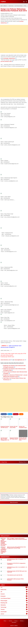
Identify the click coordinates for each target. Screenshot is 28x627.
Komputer (3, 596)
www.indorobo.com (5, 359)
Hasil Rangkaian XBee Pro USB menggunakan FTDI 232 (5, 439)
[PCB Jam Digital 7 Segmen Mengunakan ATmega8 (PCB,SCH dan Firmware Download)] (4, 542)
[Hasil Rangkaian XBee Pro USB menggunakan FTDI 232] (5, 433)
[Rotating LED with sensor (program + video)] (23, 433)
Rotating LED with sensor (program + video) (23, 439)
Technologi (3, 607)
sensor (2, 613)
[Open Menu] (24, 1)
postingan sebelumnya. (9, 58)
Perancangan (4, 600)
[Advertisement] (14, 39)
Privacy (16, 620)
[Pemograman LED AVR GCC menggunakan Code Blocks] (4, 564)
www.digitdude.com (20, 359)
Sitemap (22, 620)
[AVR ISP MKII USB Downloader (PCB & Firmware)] (4, 580)
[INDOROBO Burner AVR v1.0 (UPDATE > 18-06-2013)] (4, 560)
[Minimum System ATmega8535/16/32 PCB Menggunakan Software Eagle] (4, 550)
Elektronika (3, 589)
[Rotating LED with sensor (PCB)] (14, 422)
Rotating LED (4, 602)
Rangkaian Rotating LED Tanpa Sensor (14, 438)
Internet (3, 594)
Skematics (3, 605)
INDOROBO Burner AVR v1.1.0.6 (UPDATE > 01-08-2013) (17, 568)
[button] (21, 414)
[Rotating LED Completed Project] (23, 422)
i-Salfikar (3, 1)
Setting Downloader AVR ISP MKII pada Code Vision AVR (17, 572)
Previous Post (22, 462)
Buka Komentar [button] (14, 502)
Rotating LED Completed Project (23, 427)
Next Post (4, 462)
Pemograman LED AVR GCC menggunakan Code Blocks (16, 564)
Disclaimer (14, 622)
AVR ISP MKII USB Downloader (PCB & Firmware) (15, 579)
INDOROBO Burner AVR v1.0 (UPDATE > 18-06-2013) (16, 560)
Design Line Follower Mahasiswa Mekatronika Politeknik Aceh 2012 (14, 10)
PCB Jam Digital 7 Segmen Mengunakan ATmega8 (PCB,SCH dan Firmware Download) (17, 539)
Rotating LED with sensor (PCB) (13, 427)
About (5, 620)
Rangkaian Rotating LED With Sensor (5, 427)
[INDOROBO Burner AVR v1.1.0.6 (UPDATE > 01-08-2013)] (4, 568)
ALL (2, 587)
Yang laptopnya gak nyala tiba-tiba (14, 574)
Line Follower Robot (5, 598)
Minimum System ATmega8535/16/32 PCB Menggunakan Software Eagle (16, 548)
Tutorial (2, 609)
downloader (4, 611)
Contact (10, 620)
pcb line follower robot (6, 61)
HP (1, 591)
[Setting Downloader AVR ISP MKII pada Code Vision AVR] (4, 572)
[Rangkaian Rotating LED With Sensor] (5, 422)
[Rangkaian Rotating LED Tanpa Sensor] (14, 433)
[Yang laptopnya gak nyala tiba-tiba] (4, 576)
